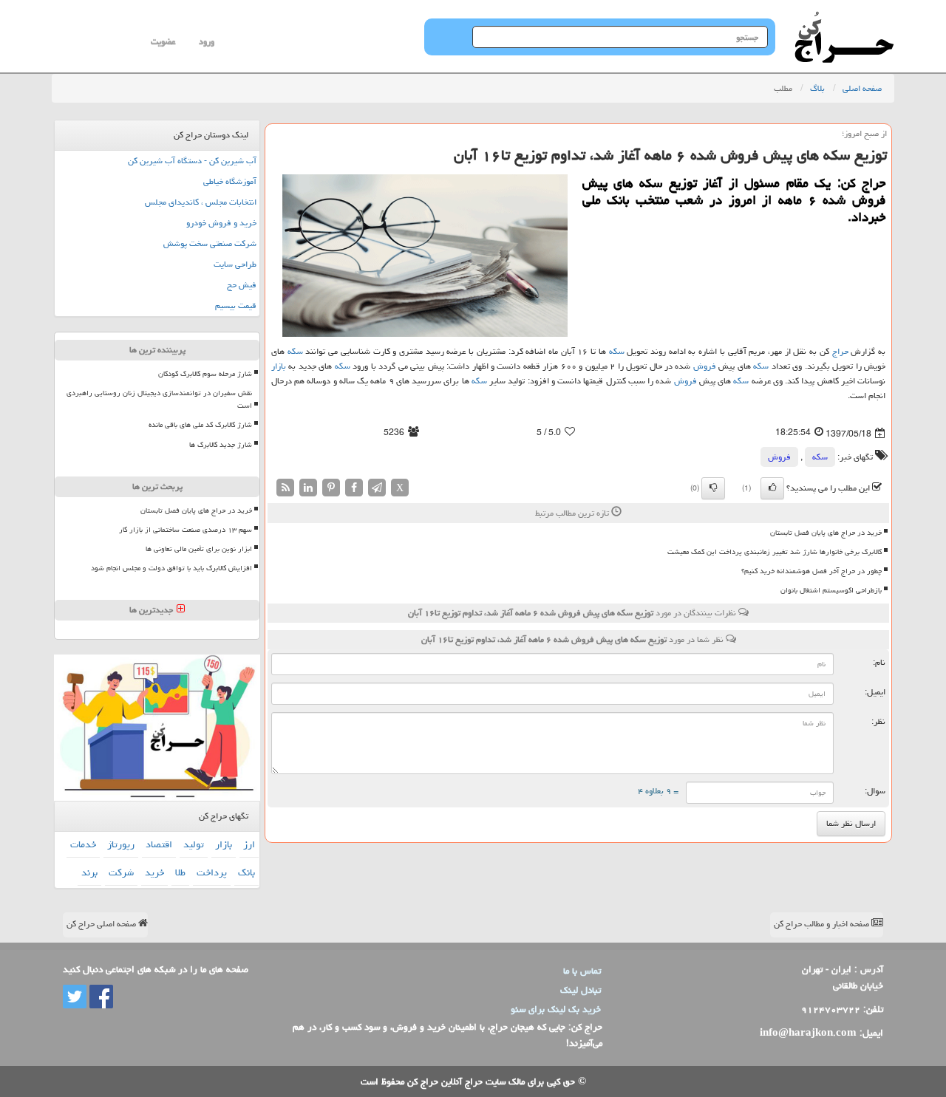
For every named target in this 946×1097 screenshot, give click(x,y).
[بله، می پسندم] (772, 488)
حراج (840, 351)
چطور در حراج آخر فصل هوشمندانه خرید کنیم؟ (811, 571)
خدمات (83, 844)
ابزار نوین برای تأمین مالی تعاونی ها (199, 548)
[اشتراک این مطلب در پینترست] (331, 487)
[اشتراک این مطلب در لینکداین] (308, 487)
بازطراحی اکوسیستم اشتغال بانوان (831, 590)
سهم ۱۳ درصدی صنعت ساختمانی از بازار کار (185, 529)
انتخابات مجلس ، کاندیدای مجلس (200, 202)
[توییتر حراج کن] (74, 997)
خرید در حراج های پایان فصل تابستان (826, 532)
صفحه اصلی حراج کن (102, 923)
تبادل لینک (580, 990)
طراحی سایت (235, 264)
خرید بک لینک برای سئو (556, 1009)
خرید (154, 872)
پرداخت (212, 872)
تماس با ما (582, 971)
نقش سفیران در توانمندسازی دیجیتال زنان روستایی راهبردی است (159, 399)
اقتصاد (159, 844)
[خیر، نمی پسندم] (713, 488)
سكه (617, 351)
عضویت (163, 41)
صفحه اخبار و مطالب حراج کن (822, 923)
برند (89, 872)
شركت (121, 872)
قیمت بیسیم (235, 305)
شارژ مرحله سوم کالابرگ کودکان (205, 373)
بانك (246, 872)
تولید (193, 844)
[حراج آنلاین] (844, 18)
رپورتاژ (121, 844)
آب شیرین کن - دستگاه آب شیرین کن (192, 160)
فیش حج (241, 284)
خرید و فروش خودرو (221, 222)
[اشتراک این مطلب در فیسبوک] (354, 487)
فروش (704, 366)
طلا (180, 872)
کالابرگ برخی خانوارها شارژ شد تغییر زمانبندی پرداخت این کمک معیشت (774, 551)
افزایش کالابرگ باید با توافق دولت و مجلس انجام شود (171, 568)
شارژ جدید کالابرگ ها (220, 444)
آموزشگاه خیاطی (229, 181)
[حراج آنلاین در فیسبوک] (99, 997)
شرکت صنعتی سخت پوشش (209, 243)
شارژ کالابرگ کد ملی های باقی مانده (200, 424)
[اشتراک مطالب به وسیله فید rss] (285, 487)
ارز (249, 844)
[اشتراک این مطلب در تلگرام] (377, 487)
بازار (278, 366)
